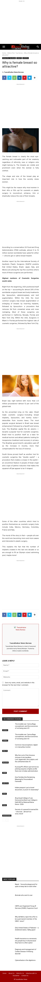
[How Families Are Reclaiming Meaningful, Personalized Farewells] (7, 780)
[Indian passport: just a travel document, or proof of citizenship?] (7, 791)
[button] (3, 47)
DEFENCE (5, 730)
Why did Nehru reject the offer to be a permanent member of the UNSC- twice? (26, 919)
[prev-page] (3, 820)
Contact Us (24, 975)
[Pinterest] (24, 78)
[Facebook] (4, 78)
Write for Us (20, 973)
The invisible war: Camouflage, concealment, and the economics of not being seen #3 (26, 726)
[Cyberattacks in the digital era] (7, 963)
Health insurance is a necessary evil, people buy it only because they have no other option (26, 941)
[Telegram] (29, 78)
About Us (11, 973)
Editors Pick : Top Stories (15, 53)
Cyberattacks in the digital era (25, 960)
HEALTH (19, 58)
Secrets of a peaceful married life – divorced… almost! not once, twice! (26, 812)
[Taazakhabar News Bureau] (20, 632)
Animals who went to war (23, 895)
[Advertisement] (20, 22)
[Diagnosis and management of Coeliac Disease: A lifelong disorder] (7, 952)
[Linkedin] (19, 78)
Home (4, 53)
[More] (34, 78)
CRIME (4, 773)
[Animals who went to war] (7, 898)
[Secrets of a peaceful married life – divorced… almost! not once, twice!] (7, 813)
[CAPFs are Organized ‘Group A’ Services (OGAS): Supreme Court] (7, 909)
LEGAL (4, 793)
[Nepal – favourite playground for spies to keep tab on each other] (7, 887)
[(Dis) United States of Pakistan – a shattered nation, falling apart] (7, 931)
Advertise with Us (31, 973)
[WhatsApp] (14, 78)
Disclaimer (16, 975)
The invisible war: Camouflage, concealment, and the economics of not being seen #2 (26, 737)
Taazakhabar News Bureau (14, 72)
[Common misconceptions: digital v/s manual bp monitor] (7, 748)
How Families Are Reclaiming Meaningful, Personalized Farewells (25, 779)
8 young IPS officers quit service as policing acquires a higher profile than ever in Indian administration (27, 769)
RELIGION (5, 762)
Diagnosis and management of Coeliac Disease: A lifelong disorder (25, 951)
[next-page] (7, 820)
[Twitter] (9, 78)
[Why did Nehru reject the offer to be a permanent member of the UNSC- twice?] (7, 920)
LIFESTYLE (25, 58)
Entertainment (7, 815)
